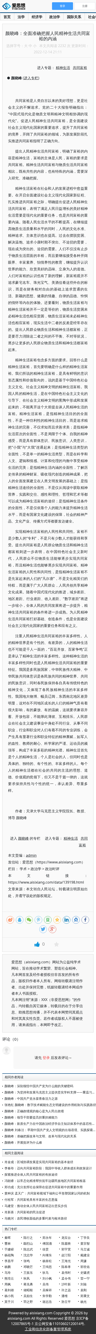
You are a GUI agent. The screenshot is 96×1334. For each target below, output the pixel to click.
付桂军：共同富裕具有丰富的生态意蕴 (31, 1199)
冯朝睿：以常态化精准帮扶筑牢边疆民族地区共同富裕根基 (45, 1181)
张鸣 (26, 1261)
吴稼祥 (47, 1290)
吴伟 (45, 1284)
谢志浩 (47, 1302)
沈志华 (28, 1255)
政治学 (54, 16)
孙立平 (66, 1302)
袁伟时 (66, 1272)
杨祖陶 (9, 1255)
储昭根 (28, 1290)
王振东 (28, 1272)
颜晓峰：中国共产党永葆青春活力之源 (31, 1098)
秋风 (26, 1278)
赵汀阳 (66, 1255)
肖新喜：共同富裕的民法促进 (24, 1212)
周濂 (83, 1261)
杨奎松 (47, 1261)
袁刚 (83, 1290)
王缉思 (47, 1267)
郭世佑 (85, 1267)
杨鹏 (7, 1267)
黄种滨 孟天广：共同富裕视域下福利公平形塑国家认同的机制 (47, 1193)
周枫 (7, 1284)
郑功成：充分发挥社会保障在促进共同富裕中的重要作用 (43, 1187)
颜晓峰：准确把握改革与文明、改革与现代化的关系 (40, 1136)
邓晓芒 (28, 1267)
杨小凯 (9, 1296)
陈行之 (28, 1237)
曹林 (7, 1243)
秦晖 (7, 1237)
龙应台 (66, 1237)
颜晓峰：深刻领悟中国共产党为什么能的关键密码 (38, 1086)
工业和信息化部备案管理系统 (48, 1329)
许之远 (66, 1290)
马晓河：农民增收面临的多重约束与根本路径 (35, 1218)
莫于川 (9, 1302)
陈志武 (28, 1249)
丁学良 (85, 1237)
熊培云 (9, 1278)
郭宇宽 (66, 1249)
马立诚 (85, 1249)
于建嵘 (9, 1249)
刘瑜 (83, 1284)
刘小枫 (47, 1278)
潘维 (64, 1296)
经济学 (37, 16)
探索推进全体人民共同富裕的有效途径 (31, 1174)
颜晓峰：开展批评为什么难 (23, 1142)
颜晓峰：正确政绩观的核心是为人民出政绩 (34, 1111)
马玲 (7, 1272)
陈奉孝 (66, 1267)
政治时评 (52, 868)
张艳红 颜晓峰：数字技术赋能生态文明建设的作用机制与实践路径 (50, 1105)
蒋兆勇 (28, 1284)
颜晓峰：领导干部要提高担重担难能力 (31, 1117)
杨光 (83, 1302)
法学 (21, 16)
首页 (7, 16)
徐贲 (45, 1249)
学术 (23, 868)
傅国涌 (47, 1243)
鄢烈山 (28, 1243)
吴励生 (28, 1296)
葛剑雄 (9, 1290)
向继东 (47, 1255)
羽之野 (28, 1302)
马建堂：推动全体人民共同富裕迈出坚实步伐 (35, 1206)
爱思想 (15, 6)
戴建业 (85, 1255)
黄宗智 (85, 1243)
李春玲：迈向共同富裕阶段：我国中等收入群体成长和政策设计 (48, 1168)
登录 (46, 1057)
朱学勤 (47, 1296)
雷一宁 (85, 1278)
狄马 (45, 1272)
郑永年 (47, 1237)
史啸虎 (85, 1272)
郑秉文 (85, 1296)
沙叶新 (66, 1284)
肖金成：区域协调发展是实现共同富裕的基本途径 (38, 1162)
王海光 (66, 1261)
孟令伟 (66, 1278)
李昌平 (9, 1261)
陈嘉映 (66, 1243)
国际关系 (74, 16)
